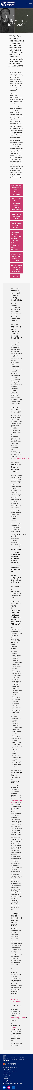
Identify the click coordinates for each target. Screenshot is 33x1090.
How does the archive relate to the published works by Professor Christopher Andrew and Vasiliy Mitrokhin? (16, 240)
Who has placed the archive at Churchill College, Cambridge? (16, 190)
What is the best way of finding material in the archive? (16, 257)
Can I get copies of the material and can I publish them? (16, 268)
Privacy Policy (7, 1081)
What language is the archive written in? (16, 225)
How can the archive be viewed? (16, 216)
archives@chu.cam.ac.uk (21, 458)
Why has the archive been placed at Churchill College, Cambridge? (16, 204)
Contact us (14, 276)
